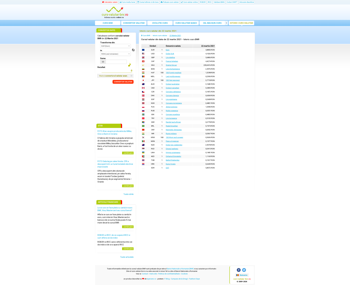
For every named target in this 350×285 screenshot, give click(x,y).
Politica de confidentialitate (169, 274)
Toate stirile (128, 194)
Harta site (153, 274)
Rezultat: (101, 67)
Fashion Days (194, 279)
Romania (243, 275)
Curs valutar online (190, 2)
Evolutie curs (160, 23)
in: (101, 50)
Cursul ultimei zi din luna (148, 2)
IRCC (210, 2)
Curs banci (186, 23)
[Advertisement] (195, 12)
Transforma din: (107, 42)
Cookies (184, 274)
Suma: (103, 58)
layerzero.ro (151, 279)
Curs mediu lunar (128, 2)
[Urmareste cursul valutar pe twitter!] (244, 270)
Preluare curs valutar (171, 2)
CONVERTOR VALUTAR (123, 82)
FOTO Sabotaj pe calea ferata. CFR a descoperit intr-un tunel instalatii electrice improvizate (115, 164)
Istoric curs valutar (241, 23)
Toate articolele (127, 257)
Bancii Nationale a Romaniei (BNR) (180, 269)
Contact (145, 274)
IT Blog (167, 279)
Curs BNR (108, 23)
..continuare (128, 153)
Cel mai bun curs (212, 23)
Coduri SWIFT (232, 2)
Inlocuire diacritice (247, 2)
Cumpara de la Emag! (179, 279)
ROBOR (203, 2)
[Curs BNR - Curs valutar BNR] (115, 11)
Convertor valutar (134, 23)
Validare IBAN (219, 2)
